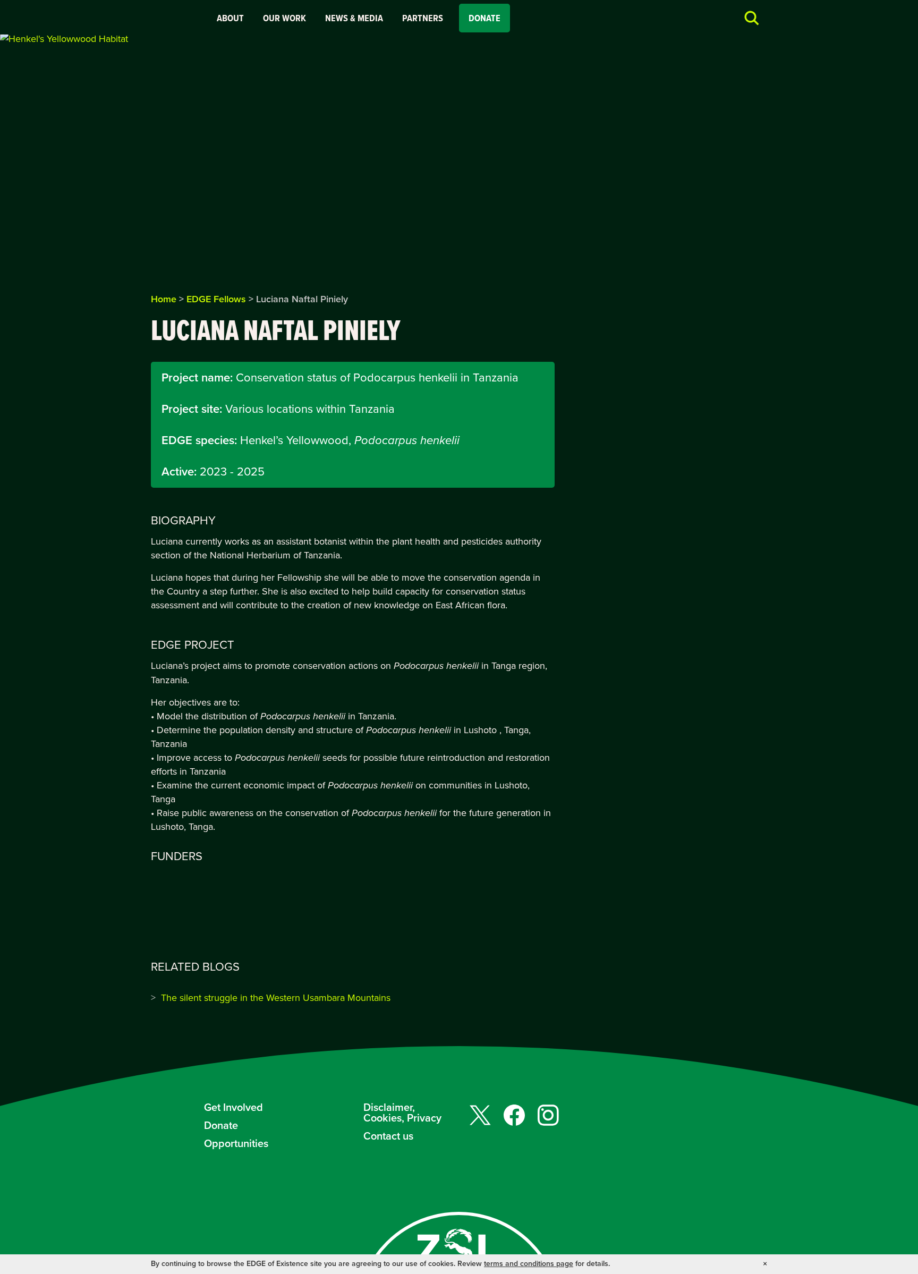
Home (163, 299)
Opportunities (236, 1143)
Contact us (388, 1136)
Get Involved (233, 1107)
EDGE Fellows (216, 299)
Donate (484, 18)
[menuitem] (230, 18)
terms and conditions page (528, 1263)
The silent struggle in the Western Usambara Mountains (275, 998)
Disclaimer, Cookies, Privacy (402, 1112)
